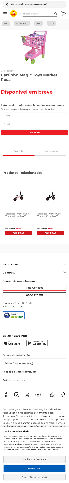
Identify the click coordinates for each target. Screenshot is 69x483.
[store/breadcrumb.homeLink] (6, 23)
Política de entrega (14, 380)
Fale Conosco (34, 287)
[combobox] (40, 14)
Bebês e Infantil (22, 23)
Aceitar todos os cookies (34, 477)
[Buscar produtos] (55, 13)
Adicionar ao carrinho (18, 233)
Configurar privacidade (35, 459)
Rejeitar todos (34, 468)
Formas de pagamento (16, 355)
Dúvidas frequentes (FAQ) (18, 363)
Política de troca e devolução (20, 371)
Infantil (38, 23)
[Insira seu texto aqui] (63, 395)
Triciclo (51, 23)
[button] (26, 4)
